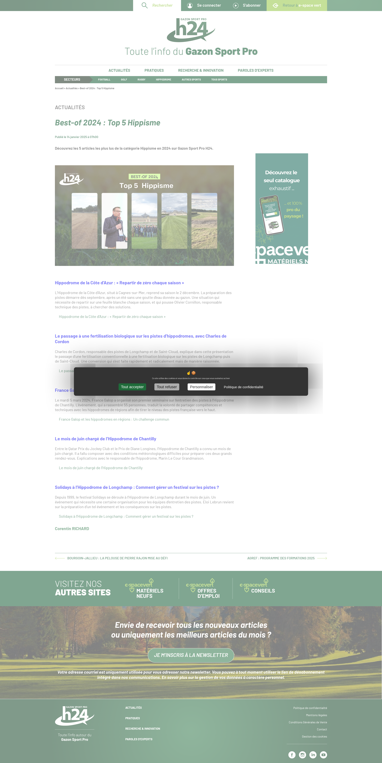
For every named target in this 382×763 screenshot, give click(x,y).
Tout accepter (132, 387)
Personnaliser (201, 387)
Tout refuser (167, 387)
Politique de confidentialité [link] (243, 387)
